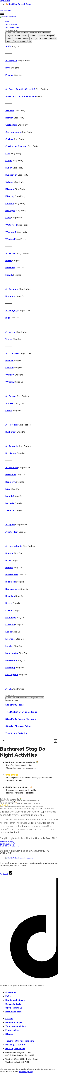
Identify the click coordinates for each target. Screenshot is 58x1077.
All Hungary (11, 310)
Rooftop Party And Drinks (7, 844)
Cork (7, 153)
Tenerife (10, 510)
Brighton (10, 596)
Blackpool (10, 581)
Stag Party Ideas (14, 704)
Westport (10, 232)
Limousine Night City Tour (8, 843)
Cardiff (9, 610)
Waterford (11, 224)
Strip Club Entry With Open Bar (9, 846)
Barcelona (10, 474)
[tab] (9, 35)
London (9, 646)
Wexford (10, 239)
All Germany (11, 289)
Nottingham (11, 674)
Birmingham (11, 574)
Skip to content (5, 0)
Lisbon (8, 410)
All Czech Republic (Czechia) (20, 89)
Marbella (10, 503)
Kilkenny (9, 189)
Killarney (10, 196)
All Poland (10, 396)
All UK (8, 688)
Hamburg (10, 267)
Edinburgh (10, 617)
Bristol (9, 603)
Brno (8, 67)
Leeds (8, 631)
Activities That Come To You (20, 96)
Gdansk (9, 360)
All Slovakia (11, 467)
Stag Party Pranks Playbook (20, 719)
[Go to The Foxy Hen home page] (8, 16)
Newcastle (11, 660)
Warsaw (9, 374)
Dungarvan (11, 174)
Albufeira (10, 403)
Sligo (8, 217)
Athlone (9, 110)
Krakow (9, 367)
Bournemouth (12, 589)
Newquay (10, 667)
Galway (9, 182)
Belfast (9, 117)
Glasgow (10, 624)
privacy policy (26, 1071)
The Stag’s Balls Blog (16, 733)
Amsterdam (11, 531)
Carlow (9, 139)
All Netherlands (13, 546)
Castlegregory (13, 132)
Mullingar (10, 210)
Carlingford (11, 124)
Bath (8, 560)
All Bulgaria (11, 60)
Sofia (8, 46)
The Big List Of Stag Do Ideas (21, 711)
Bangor (9, 553)
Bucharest (10, 431)
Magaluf (9, 496)
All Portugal (11, 424)
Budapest (10, 296)
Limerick (9, 203)
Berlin (8, 260)
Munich (9, 274)
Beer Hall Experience (6, 841)
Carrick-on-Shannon (16, 146)
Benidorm (10, 481)
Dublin (8, 167)
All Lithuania (12, 353)
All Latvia (10, 332)
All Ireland (10, 253)
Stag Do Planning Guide (18, 726)
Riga (7, 317)
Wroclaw (10, 381)
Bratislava (10, 453)
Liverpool (10, 638)
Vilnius (8, 339)
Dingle (8, 160)
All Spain (10, 524)
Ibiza (7, 489)
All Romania (11, 446)
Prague (9, 75)
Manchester (11, 653)
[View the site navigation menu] (2, 15)
